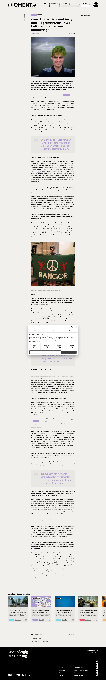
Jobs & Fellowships (79, 667)
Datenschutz (62, 673)
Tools (44, 6)
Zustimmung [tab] (36, 330)
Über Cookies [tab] (69, 330)
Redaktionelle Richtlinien (81, 670)
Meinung (65, 3)
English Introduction (80, 673)
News (45, 3)
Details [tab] (53, 330)
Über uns (55, 6)
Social (84, 3)
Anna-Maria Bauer (85, 15)
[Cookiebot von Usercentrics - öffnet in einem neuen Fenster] (72, 327)
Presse (61, 675)
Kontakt (61, 667)
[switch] (46, 347)
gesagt (54, 208)
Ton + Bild (74, 3)
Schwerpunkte (54, 3)
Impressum (62, 670)
